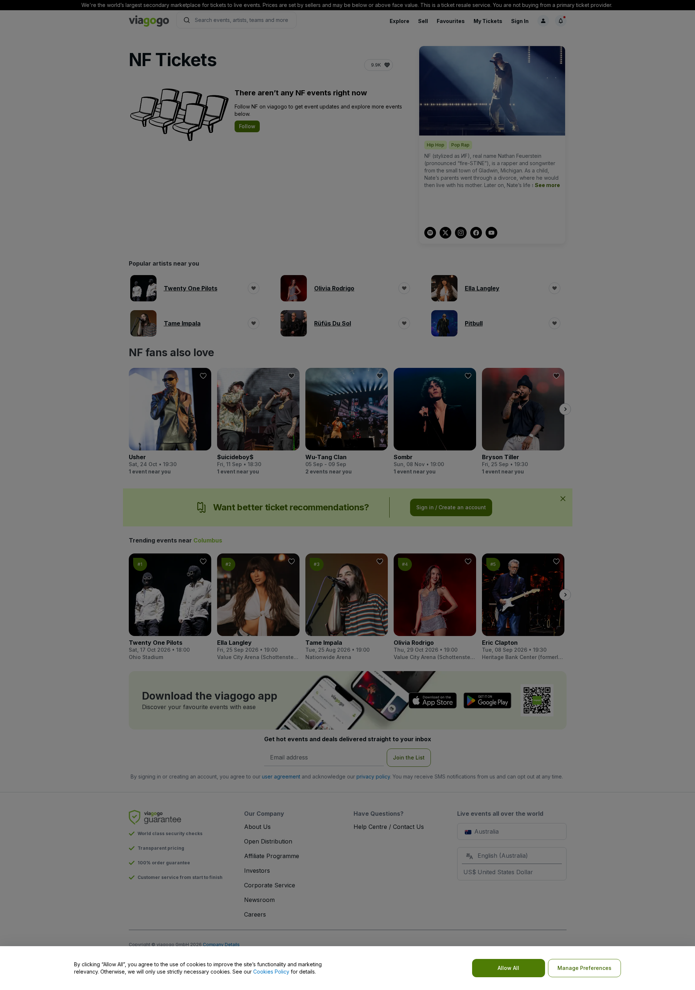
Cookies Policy (271, 971)
